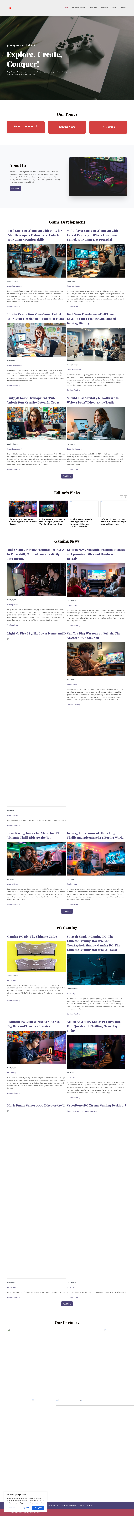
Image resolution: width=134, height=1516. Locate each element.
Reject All (26, 1508)
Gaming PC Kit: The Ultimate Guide (32, 936)
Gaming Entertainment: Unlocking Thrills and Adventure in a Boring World (95, 835)
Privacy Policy (53, 1505)
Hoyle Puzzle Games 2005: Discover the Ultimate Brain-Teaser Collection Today (116, 521)
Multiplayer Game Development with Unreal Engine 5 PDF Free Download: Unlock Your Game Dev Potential (93, 235)
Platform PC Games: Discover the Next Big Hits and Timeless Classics (34, 1024)
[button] (98, 176)
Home (66, 8)
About (114, 8)
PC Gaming (104, 8)
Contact (122, 8)
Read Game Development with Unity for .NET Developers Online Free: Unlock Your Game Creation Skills (34, 235)
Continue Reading (13, 306)
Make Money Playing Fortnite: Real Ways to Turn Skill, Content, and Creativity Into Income (36, 554)
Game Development (78, 8)
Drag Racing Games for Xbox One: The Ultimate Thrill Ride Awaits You (34, 835)
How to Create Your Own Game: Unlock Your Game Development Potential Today (35, 316)
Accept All (38, 1508)
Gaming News (93, 8)
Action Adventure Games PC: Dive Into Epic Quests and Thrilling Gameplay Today (94, 1026)
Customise (12, 1508)
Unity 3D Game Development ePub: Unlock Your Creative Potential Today (33, 400)
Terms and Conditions (68, 1505)
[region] (25, 1501)
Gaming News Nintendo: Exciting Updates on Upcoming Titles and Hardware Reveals (22, 523)
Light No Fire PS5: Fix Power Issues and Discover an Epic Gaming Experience (55, 521)
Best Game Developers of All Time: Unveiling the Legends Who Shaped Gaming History (91, 318)
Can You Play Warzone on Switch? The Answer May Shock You (84, 521)
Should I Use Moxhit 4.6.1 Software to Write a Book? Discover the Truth (93, 400)
